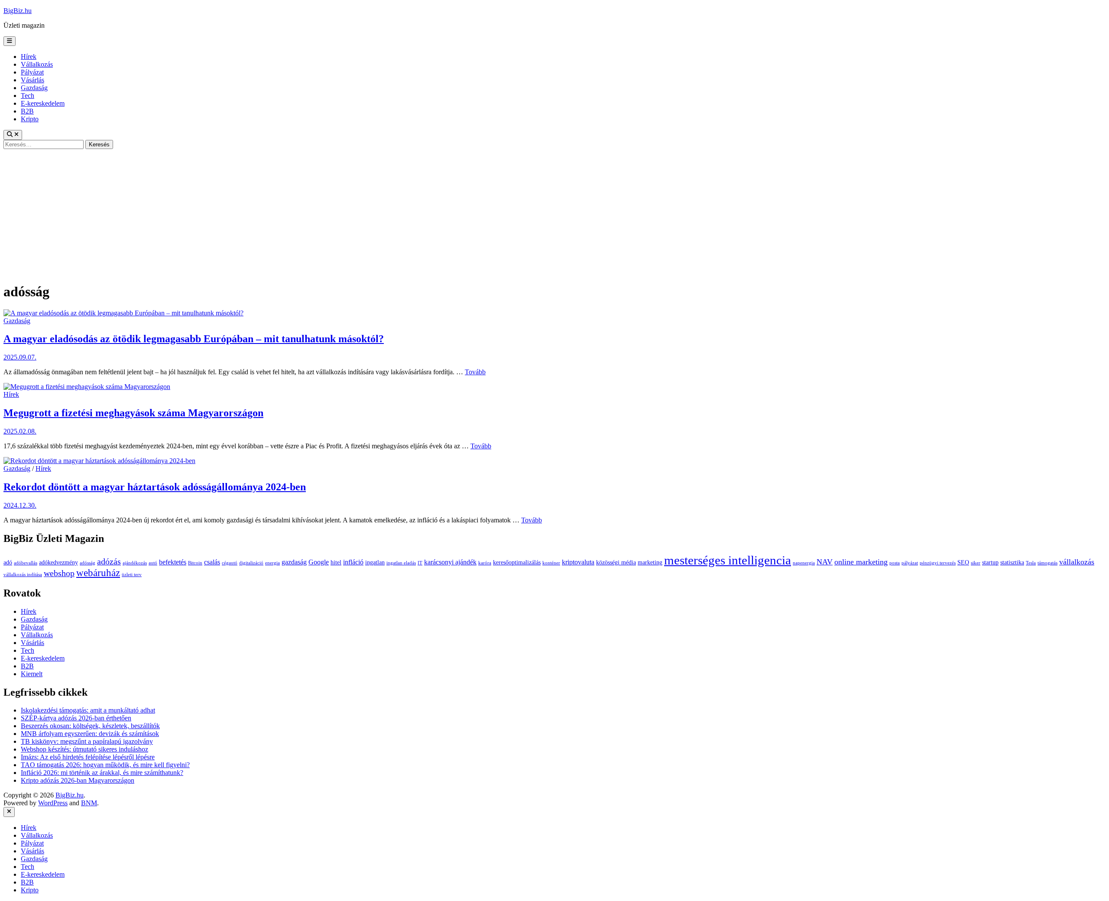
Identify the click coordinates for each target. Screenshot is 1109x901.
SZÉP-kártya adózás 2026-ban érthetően (76, 718)
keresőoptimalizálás (517, 562)
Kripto (30, 119)
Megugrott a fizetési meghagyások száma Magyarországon (133, 412)
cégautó (229, 563)
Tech (27, 95)
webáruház (98, 572)
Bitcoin (195, 563)
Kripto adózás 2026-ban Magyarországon (77, 780)
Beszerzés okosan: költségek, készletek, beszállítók (90, 725)
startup (990, 562)
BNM (89, 803)
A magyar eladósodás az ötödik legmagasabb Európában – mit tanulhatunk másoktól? (193, 338)
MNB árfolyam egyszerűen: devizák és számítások (90, 733)
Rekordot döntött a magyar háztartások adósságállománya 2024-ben (154, 487)
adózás (109, 561)
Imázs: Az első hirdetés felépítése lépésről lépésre (88, 757)
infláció (353, 562)
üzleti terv (132, 574)
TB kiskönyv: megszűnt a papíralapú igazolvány (87, 741)
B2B (27, 111)
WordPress (53, 803)
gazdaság (294, 562)
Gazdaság (34, 87)
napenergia (804, 563)
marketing (650, 562)
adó (7, 562)
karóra (484, 563)
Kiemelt (31, 673)
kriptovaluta (578, 562)
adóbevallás (25, 563)
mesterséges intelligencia (727, 560)
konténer (551, 563)
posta (894, 563)
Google (318, 562)
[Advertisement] (554, 214)
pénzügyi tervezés (938, 563)
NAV (825, 561)
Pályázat (32, 72)
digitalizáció (251, 563)
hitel (336, 562)
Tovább (475, 372)
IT (420, 563)
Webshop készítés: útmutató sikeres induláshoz (84, 749)
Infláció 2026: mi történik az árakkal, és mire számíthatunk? (102, 772)
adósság (87, 563)
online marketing (861, 561)
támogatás (1047, 563)
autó (153, 563)
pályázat (909, 563)
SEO (963, 562)
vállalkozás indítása (22, 574)
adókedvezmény (58, 562)
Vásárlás (32, 80)
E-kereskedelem (43, 103)
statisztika (1012, 562)
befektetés (172, 562)
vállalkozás (1076, 561)
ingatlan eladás (401, 563)
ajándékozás (135, 563)
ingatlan (375, 562)
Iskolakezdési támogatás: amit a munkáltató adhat (88, 710)
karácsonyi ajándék (450, 562)
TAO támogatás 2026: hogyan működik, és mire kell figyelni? (105, 764)
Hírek (28, 56)
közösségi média (616, 562)
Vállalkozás (37, 64)
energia (272, 563)
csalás (212, 562)
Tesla (1031, 563)
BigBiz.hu (17, 10)
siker (975, 563)
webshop (59, 573)
